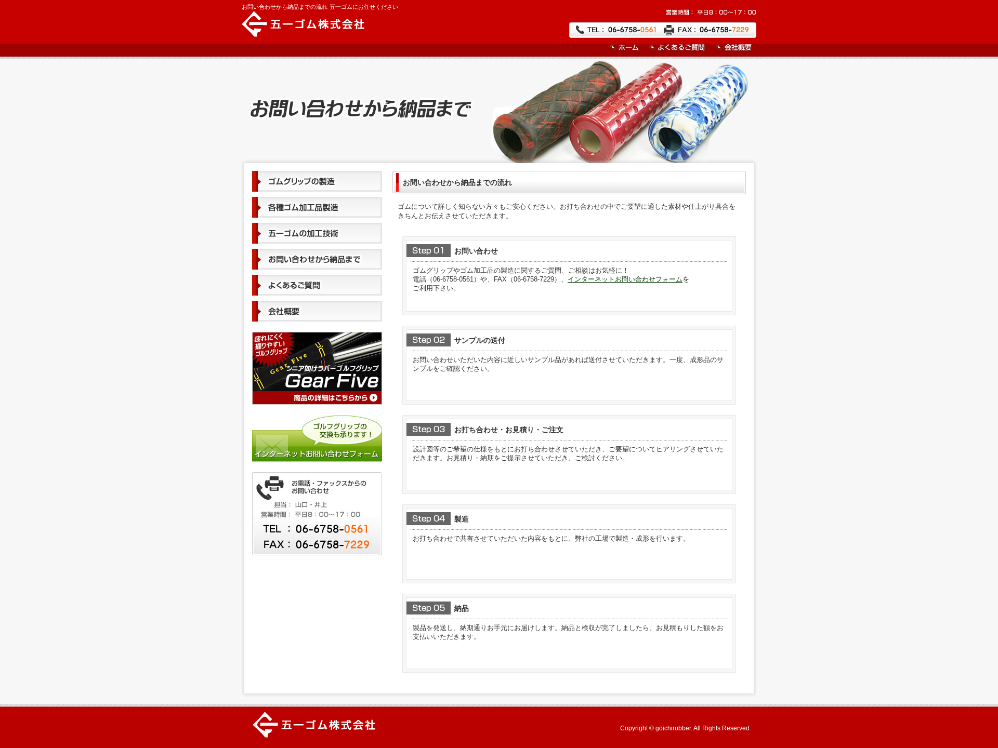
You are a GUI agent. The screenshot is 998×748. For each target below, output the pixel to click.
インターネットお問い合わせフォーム (625, 279)
